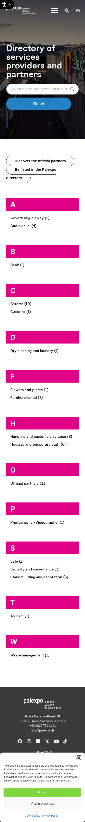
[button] (79, 758)
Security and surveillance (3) (35, 569)
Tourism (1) (19, 616)
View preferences (42, 803)
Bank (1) (17, 265)
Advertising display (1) (30, 218)
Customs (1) (20, 311)
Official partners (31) (28, 483)
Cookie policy (32, 815)
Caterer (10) (20, 304)
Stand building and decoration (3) (39, 577)
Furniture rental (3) (26, 397)
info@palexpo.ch (42, 730)
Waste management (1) (30, 655)
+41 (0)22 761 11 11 (42, 725)
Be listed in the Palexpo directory (31, 173)
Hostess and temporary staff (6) (38, 444)
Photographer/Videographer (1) (37, 522)
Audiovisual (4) (23, 226)
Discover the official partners (40, 161)
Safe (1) (17, 561)
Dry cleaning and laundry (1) (34, 350)
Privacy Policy (50, 815)
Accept (42, 792)
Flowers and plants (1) (29, 390)
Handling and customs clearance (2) (41, 436)
